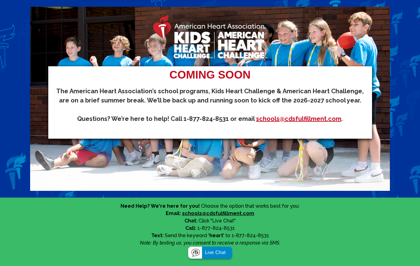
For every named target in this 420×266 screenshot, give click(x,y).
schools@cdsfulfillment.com (298, 118)
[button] (210, 253)
